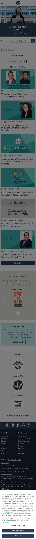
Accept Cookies (18, 535)
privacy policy (8, 512)
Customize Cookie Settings (18, 525)
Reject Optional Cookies (17, 530)
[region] (18, 514)
